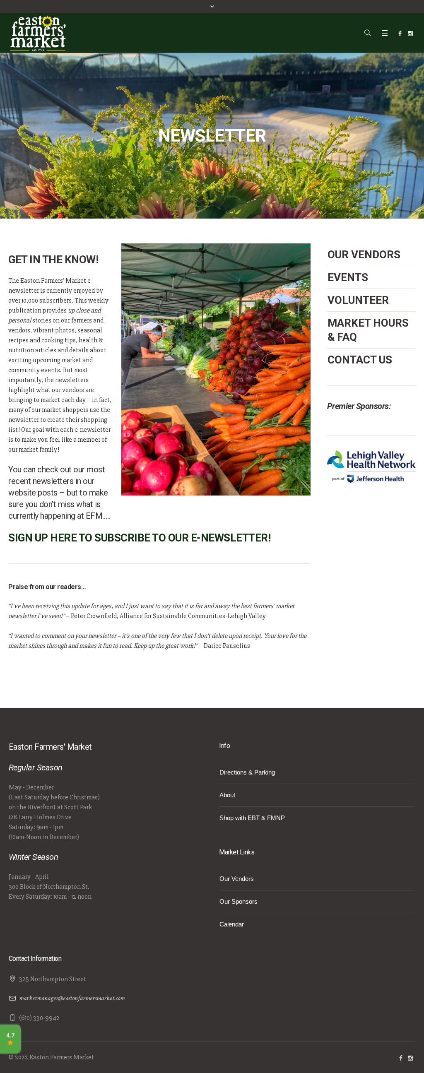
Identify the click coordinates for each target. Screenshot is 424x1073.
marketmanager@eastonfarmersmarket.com (72, 998)
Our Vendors (364, 254)
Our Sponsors (238, 901)
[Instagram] (410, 33)
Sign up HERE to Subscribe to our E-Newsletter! (139, 538)
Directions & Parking (247, 772)
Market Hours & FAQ (368, 330)
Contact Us (360, 360)
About (227, 795)
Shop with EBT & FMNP (252, 817)
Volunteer (358, 300)
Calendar (231, 924)
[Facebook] (400, 33)
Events (348, 277)
